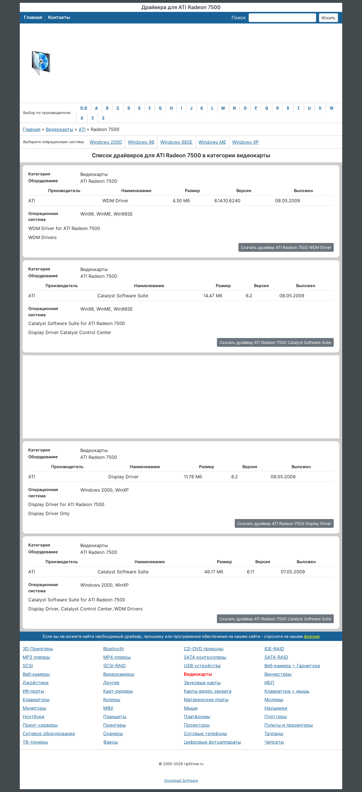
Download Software (181, 780)
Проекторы (197, 725)
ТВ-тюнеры (35, 742)
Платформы (197, 716)
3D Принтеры (38, 648)
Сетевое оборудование (49, 733)
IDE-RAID (274, 648)
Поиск (239, 17)
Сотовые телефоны (205, 733)
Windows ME (212, 142)
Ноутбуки (33, 716)
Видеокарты (59, 129)
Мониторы (34, 708)
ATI (82, 129)
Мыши (191, 708)
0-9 (83, 108)
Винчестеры (278, 674)
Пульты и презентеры (288, 725)
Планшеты (114, 716)
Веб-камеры (36, 674)
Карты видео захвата (207, 691)
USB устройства (202, 665)
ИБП (269, 682)
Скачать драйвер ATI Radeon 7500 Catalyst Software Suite (275, 342)
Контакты (59, 17)
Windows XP (245, 142)
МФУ (108, 708)
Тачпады (273, 733)
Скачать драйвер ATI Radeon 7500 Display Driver (284, 523)
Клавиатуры (36, 699)
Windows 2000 (106, 142)
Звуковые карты (202, 682)
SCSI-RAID (114, 665)
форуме (312, 636)
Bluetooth (113, 648)
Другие (111, 682)
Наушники (275, 708)
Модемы (273, 699)
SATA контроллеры (205, 657)
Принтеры (114, 725)
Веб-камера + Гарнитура (292, 665)
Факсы (110, 742)
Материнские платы (206, 699)
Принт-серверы (40, 725)
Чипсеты (274, 742)
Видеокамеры (118, 674)
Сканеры (113, 733)
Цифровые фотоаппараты (212, 742)
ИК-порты (33, 691)
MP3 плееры (36, 657)
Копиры (111, 699)
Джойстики (36, 682)
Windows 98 (141, 142)
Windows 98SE (176, 142)
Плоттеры (275, 716)
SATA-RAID (276, 657)
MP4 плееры (117, 657)
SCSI (28, 665)
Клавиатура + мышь (286, 691)
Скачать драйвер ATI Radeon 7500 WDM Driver (286, 247)
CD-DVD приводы (203, 648)
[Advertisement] (199, 63)
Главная (33, 17)
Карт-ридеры (118, 691)
